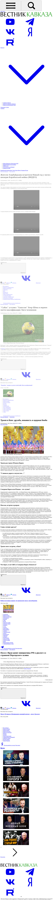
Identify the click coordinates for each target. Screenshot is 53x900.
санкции (5, 630)
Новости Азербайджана (8, 287)
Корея (4, 641)
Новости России (6, 757)
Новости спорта (6, 402)
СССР (4, 626)
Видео (19, 170)
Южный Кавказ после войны (9, 164)
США (4, 620)
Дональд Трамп (6, 640)
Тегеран (5, 761)
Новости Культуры (7, 288)
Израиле (3, 348)
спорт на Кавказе (7, 408)
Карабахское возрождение (6, 170)
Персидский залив (7, 762)
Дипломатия (6, 617)
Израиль (5, 404)
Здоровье (23, 170)
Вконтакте (38, 282)
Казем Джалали (27, 695)
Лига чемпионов (6, 407)
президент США (6, 622)
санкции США (6, 639)
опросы (4, 633)
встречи (5, 627)
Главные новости (7, 102)
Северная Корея (6, 632)
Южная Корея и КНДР (8, 642)
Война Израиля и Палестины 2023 (10, 163)
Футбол (4, 403)
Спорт (13, 170)
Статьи (7, 107)
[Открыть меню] (11, 6)
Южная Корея (6, 629)
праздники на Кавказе (8, 298)
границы (5, 636)
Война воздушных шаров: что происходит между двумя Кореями (19, 600)
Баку (4, 291)
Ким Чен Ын (6, 637)
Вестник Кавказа (4, 171)
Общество (5, 289)
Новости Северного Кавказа (9, 103)
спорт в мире (6, 410)
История (5, 619)
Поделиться (22, 272)
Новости (8, 282)
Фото (16, 170)
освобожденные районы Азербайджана (11, 299)
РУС (2, 11)
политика (5, 625)
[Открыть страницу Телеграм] (30, 26)
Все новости (12, 171)
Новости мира (6, 401)
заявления (5, 635)
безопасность (6, 634)
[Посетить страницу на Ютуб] (10, 26)
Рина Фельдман (4, 424)
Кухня (26, 170)
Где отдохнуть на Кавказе (8, 167)
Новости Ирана (6, 755)
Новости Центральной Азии (9, 105)
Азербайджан (6, 406)
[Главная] (26, 16)
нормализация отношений (9, 763)
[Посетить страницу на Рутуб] (10, 46)
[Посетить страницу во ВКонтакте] (10, 36)
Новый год (5, 292)
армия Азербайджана (7, 294)
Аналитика (3, 107)
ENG (4, 11)
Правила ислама (6, 168)
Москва (4, 760)
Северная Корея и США (8, 643)
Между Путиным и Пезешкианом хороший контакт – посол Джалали (20, 740)
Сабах (4, 411)
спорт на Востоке (7, 409)
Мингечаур (5, 293)
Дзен (3, 282)
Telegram (14, 282)
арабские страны (6, 764)
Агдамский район (7, 295)
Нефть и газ (5, 165)
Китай (4, 621)
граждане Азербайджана (8, 296)
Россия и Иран (6, 766)
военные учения (6, 623)
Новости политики (7, 616)
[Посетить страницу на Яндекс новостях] (30, 36)
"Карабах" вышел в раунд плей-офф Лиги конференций (16, 385)
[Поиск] (31, 6)
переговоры (5, 628)
